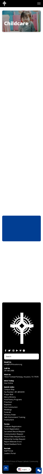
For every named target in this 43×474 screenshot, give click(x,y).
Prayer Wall (8, 394)
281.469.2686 (9, 370)
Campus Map (9, 389)
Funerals (7, 412)
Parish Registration (11, 429)
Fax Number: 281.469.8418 (14, 392)
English (24, 469)
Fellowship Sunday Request (14, 439)
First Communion (11, 407)
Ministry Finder (10, 415)
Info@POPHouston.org (13, 364)
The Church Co (8, 464)
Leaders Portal (10, 453)
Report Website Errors (13, 441)
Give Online (8, 383)
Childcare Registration (12, 426)
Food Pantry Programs (13, 399)
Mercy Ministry (10, 397)
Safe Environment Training (14, 417)
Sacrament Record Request (14, 431)
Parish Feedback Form (12, 444)
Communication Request (13, 434)
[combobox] (24, 469)
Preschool (8, 402)
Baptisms (7, 404)
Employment (9, 420)
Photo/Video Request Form (14, 436)
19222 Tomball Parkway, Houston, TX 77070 (21, 377)
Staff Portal (8, 451)
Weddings (8, 409)
